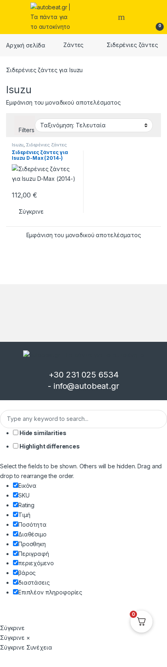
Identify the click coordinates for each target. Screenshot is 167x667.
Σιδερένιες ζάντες (132, 44)
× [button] (28, 637)
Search (122, 17)
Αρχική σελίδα (25, 44)
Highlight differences (49, 446)
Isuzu (18, 145)
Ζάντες (73, 44)
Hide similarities (42, 432)
